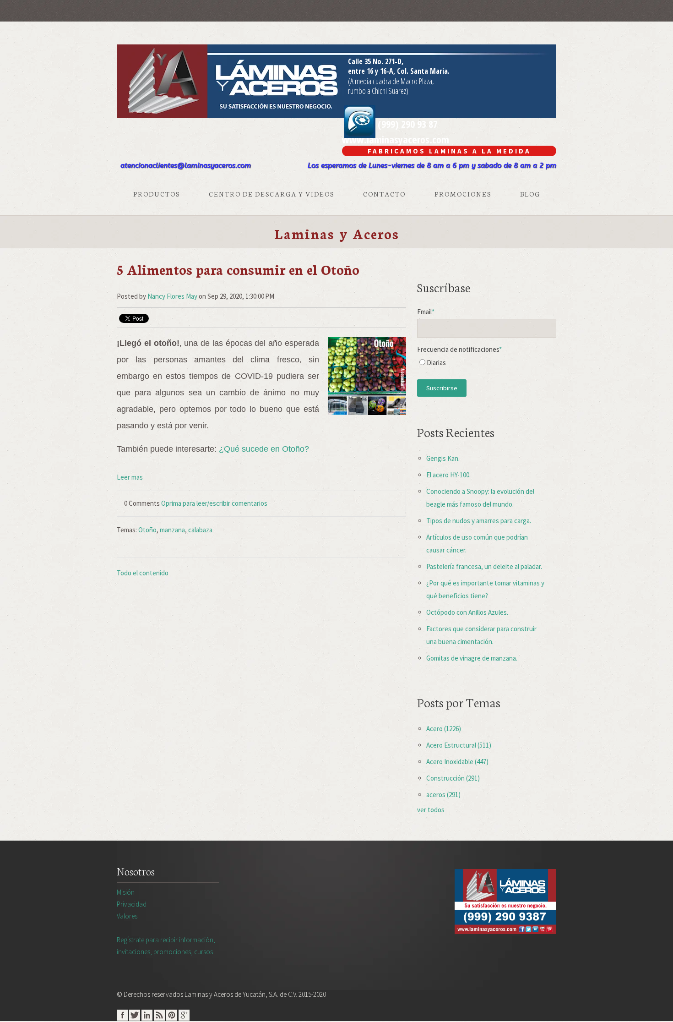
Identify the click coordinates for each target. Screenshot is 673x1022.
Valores (127, 916)
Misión (126, 892)
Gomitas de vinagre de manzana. (471, 658)
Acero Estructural (458, 745)
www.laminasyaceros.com (395, 139)
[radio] (486, 365)
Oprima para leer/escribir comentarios (214, 503)
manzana (172, 529)
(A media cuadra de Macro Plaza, (391, 81)
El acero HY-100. (448, 474)
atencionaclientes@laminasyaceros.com (185, 165)
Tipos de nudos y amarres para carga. (478, 520)
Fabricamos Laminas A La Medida (449, 151)
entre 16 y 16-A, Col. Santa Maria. (399, 71)
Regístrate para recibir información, (166, 945)
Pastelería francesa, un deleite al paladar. (484, 566)
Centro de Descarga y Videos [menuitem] (271, 193)
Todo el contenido (142, 572)
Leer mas (130, 477)
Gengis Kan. (443, 458)
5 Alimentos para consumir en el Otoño (238, 269)
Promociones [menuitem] (462, 193)
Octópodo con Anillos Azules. (467, 612)
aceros (443, 794)
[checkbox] (486, 365)
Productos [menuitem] (156, 193)
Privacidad (132, 904)
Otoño (147, 529)
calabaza (200, 529)
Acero (443, 728)
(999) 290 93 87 (406, 124)
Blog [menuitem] (530, 193)
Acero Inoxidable (457, 761)
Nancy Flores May (172, 296)
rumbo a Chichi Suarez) (378, 90)
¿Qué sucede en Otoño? (264, 449)
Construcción (453, 778)
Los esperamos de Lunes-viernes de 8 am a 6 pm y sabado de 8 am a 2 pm (432, 165)
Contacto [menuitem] (384, 193)
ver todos (431, 809)
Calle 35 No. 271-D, (375, 61)
